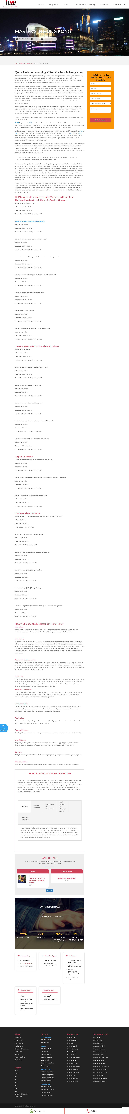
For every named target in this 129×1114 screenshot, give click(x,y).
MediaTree (31, 1106)
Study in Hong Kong (26, 63)
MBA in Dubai (71, 1075)
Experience (24, 806)
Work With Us (19, 1043)
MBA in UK (70, 1043)
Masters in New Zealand (101, 1066)
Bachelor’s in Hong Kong (26, 966)
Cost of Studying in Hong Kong (73, 978)
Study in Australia (46, 1086)
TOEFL (17, 133)
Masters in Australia (99, 1063)
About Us (41, 5)
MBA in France (71, 1052)
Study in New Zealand (48, 1089)
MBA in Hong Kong (25, 960)
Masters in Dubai (98, 1075)
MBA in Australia (72, 1063)
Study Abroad (53, 5)
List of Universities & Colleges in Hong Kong (50, 964)
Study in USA (45, 1042)
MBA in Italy (71, 1055)
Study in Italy (45, 1060)
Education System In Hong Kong (49, 995)
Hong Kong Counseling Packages (26, 1004)
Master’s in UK (97, 1043)
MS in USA (96, 1037)
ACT (16, 1079)
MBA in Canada (72, 1040)
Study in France (46, 1054)
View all (49, 890)
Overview (18, 1037)
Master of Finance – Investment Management (29, 221)
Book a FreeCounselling (3, 729)
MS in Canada (97, 1040)
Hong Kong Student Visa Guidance (26, 1009)
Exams (66, 5)
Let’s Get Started (100, 120)
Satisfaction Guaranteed (24, 819)
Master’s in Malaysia (99, 1081)
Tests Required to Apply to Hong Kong (74, 961)
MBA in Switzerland (73, 1058)
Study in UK (44, 1051)
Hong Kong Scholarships (50, 999)
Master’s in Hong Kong (26, 963)
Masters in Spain (98, 1060)
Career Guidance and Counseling (84, 5)
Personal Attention (37, 806)
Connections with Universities (50, 806)
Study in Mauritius (47, 1095)
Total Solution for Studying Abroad (62, 806)
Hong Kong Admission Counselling (26, 1000)
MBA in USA (71, 1037)
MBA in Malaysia (72, 1081)
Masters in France (99, 1049)
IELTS (81, 131)
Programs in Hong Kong (50, 960)
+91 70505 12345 (23, 39)
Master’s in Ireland (99, 1046)
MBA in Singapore (73, 1069)
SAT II (16, 1085)
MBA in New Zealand (73, 1066)
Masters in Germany (99, 1052)
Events (17, 1054)
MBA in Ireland (72, 1046)
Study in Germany (46, 1057)
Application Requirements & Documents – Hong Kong (73, 972)
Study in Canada (46, 1039)
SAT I (16, 1082)
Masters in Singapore (100, 1069)
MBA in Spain (71, 1060)
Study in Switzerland (47, 1063)
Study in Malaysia (46, 1080)
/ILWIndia (35, 39)
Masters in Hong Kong (100, 1072)
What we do (18, 1040)
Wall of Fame (104, 5)
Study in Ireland (46, 1048)
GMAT (17, 123)
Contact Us (117, 5)
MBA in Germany (72, 1049)
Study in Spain (45, 1066)
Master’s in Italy (98, 1055)
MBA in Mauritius (72, 1078)
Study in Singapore (47, 1072)
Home (17, 63)
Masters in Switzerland (100, 1058)
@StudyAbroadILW (48, 39)
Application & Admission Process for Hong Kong (74, 966)
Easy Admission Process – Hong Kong (26, 995)
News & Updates (20, 1057)
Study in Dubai (45, 1092)
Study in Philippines (47, 1078)
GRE (16, 1091)
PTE (16, 1076)
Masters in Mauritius (100, 1078)
